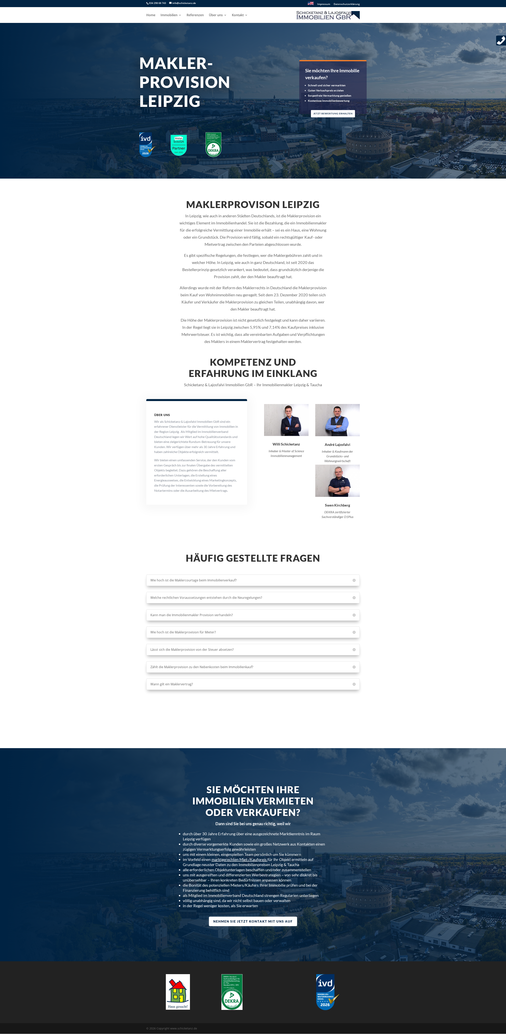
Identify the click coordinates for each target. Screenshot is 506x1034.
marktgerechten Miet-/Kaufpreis (239, 859)
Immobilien (168, 15)
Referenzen (195, 15)
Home (150, 15)
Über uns (216, 15)
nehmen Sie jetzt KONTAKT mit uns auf (253, 921)
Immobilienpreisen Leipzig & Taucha (269, 864)
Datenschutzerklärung (347, 4)
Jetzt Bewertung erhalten (333, 113)
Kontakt (238, 15)
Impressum (323, 4)
